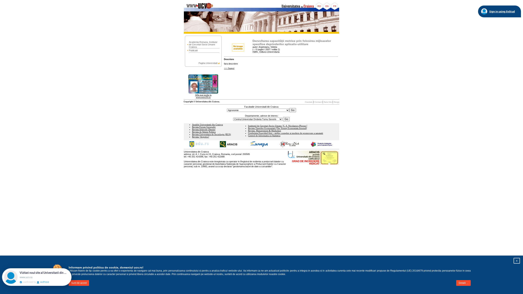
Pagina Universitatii (208, 63)
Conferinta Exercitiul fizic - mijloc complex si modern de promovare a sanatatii (285, 133)
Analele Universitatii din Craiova (207, 125)
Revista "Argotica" (200, 137)
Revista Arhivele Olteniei (203, 129)
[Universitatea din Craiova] (261, 11)
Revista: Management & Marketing (264, 131)
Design (336, 102)
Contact (318, 102)
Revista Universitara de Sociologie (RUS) (211, 134)
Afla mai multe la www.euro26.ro (203, 96)
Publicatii (193, 50)
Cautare (309, 102)
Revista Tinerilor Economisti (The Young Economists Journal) (277, 128)
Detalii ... (463, 283)
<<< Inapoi (229, 68)
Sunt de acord (79, 283)
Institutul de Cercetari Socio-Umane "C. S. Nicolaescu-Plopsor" (277, 126)
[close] (71, 270)
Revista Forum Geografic (204, 127)
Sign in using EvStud (502, 11)
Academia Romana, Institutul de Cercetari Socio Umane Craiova (203, 44)
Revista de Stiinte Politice (204, 132)
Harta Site (328, 102)
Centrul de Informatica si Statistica (264, 136)
